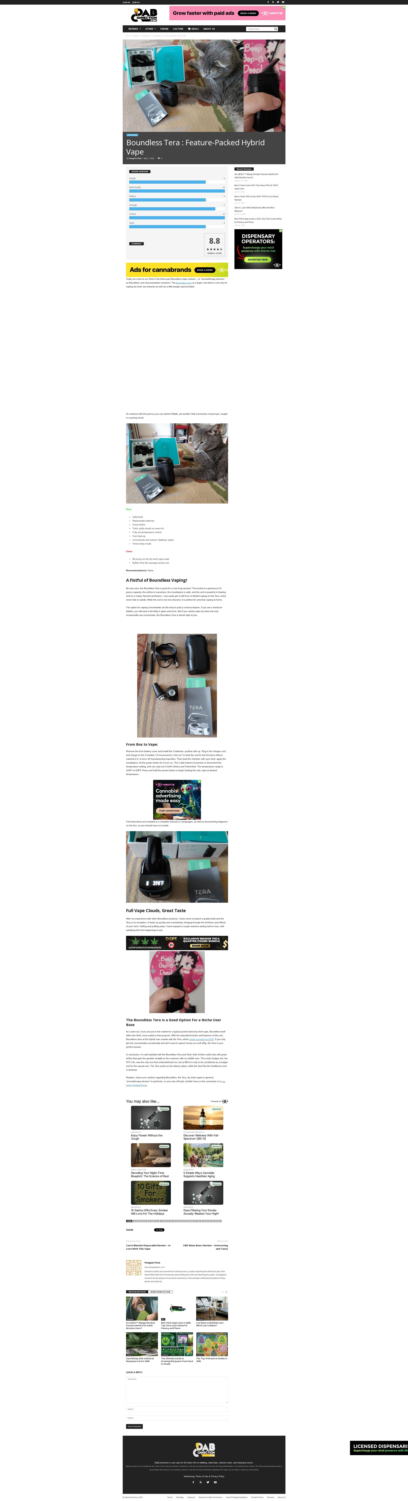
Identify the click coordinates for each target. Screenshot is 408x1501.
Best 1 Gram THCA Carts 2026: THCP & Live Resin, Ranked (256, 198)
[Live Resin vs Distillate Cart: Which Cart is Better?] (212, 1309)
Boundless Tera (184, 282)
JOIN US (136, 2)
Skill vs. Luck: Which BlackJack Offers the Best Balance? (254, 209)
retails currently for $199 (201, 1039)
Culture (178, 28)
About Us (209, 28)
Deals (195, 28)
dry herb (179, 1221)
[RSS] (273, 2)
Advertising (189, 1476)
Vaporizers (132, 135)
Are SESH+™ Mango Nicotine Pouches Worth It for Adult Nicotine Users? (140, 1325)
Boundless (153, 1221)
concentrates (167, 1221)
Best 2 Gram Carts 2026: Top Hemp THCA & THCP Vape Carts (256, 187)
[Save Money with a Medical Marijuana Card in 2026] (142, 1344)
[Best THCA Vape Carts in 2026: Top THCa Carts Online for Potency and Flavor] (177, 1309)
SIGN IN (126, 2)
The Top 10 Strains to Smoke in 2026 (211, 1360)
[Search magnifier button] (275, 29)
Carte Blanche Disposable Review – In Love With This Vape (148, 1247)
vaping (205, 1221)
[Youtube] (283, 2)
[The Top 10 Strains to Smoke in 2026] (212, 1344)
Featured (191, 1497)
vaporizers (216, 1221)
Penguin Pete (135, 158)
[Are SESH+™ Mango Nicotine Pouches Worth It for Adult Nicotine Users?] (142, 1309)
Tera (198, 1221)
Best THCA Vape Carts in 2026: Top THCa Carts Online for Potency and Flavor (176, 1325)
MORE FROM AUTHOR (160, 1292)
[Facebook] (268, 2)
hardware (189, 1221)
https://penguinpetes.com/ (154, 1267)
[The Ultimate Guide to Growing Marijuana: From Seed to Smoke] (177, 1344)
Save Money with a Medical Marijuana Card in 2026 (140, 1360)
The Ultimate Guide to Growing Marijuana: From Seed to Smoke (177, 1361)
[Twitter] (278, 2)
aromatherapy (140, 1221)
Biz (163, 1319)
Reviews (133, 28)
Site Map (180, 1497)
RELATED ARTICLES (137, 1292)
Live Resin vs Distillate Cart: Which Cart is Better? (210, 1324)
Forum (164, 28)
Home (128, 36)
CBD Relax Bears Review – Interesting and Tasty (205, 1247)
